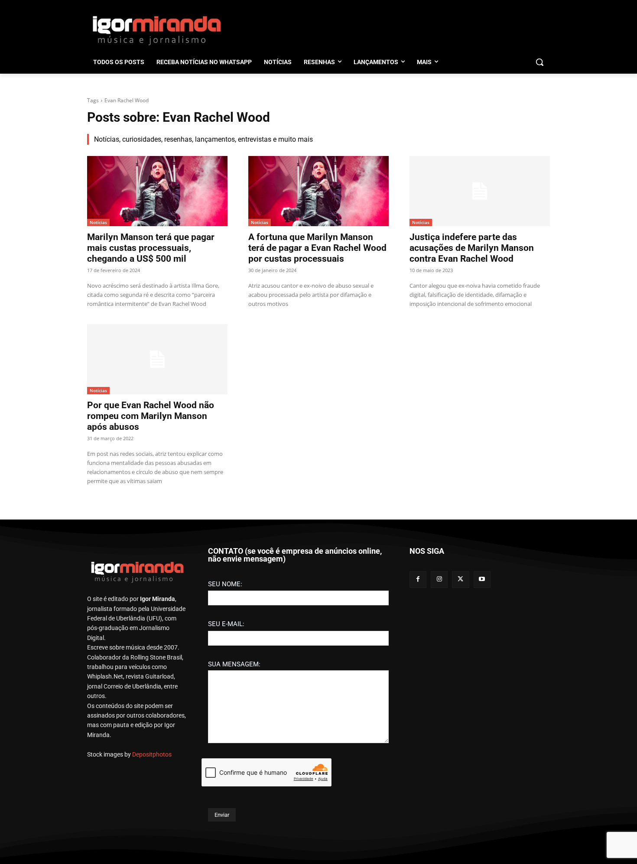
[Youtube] (482, 579)
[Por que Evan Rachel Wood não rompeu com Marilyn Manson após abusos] (157, 359)
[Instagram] (439, 579)
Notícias (98, 222)
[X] (460, 579)
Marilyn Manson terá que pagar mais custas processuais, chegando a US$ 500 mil (150, 248)
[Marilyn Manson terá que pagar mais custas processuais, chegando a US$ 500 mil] (157, 191)
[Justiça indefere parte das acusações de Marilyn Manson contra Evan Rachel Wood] (480, 191)
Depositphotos (152, 754)
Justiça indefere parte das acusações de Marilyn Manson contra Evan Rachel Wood (472, 248)
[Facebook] (418, 579)
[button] (539, 62)
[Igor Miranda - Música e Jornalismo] (156, 30)
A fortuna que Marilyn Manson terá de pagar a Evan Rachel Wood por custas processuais (317, 248)
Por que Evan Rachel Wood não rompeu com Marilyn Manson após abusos (150, 416)
